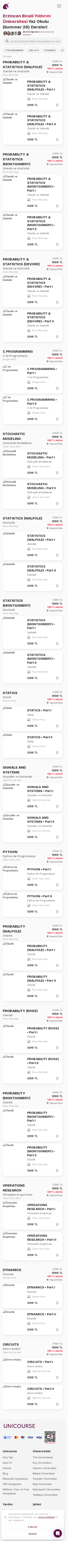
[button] (14, 50)
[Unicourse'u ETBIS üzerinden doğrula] (50, 1437)
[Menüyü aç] (59, 5)
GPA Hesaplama (12, 1484)
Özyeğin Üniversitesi (45, 1478)
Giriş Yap (8, 1457)
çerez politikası (46, 1517)
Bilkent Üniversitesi (44, 1473)
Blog (5, 1473)
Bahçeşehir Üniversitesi (46, 1489)
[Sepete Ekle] (57, 105)
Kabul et (32, 1526)
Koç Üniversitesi (42, 1462)
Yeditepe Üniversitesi (45, 1494)
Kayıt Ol (7, 1462)
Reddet (33, 1533)
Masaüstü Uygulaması (15, 1478)
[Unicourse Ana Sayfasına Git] (6, 5)
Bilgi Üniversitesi (42, 1484)
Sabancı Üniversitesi (44, 1468)
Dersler (7, 1468)
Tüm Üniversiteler (43, 1457)
